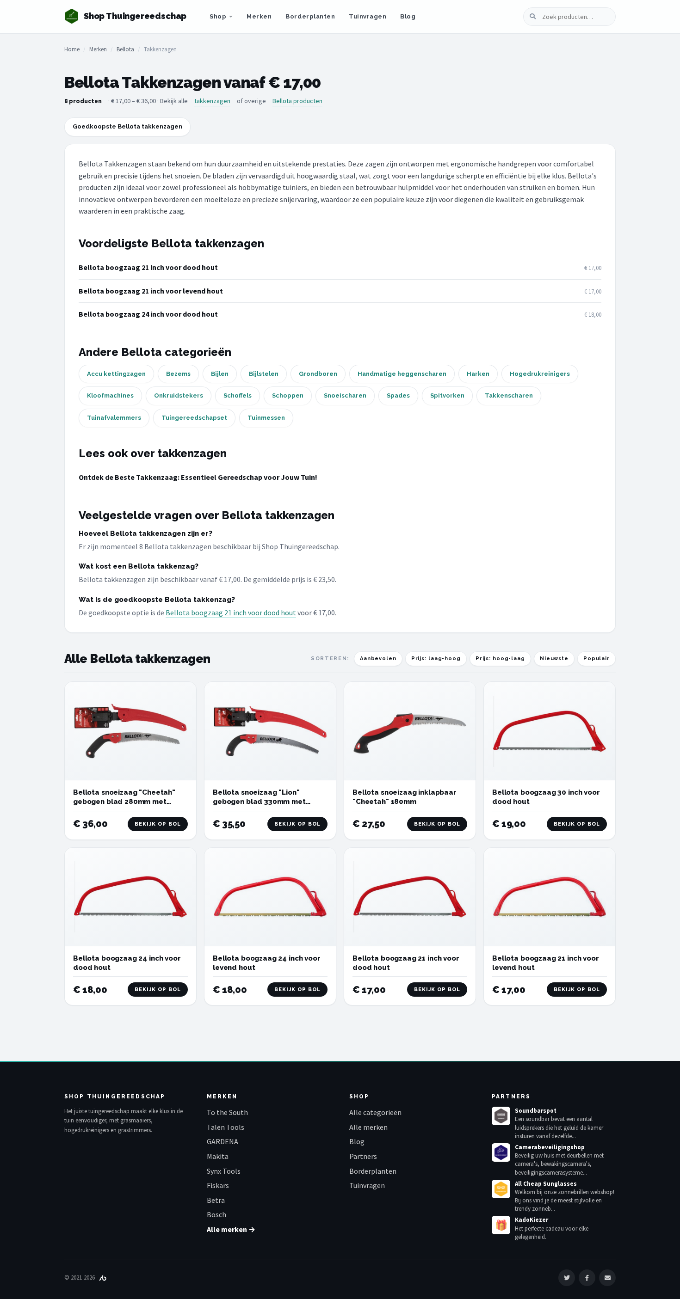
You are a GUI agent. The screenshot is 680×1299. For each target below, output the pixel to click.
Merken (259, 16)
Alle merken (368, 1127)
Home (72, 49)
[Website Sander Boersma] (102, 1277)
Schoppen (287, 395)
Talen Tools (225, 1127)
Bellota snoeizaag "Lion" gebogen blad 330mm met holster (259, 801)
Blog (407, 16)
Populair (596, 659)
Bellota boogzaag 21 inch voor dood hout (148, 267)
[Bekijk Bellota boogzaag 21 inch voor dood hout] (410, 897)
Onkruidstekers (178, 395)
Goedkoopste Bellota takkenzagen (127, 126)
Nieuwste (554, 659)
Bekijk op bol (158, 824)
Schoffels (237, 395)
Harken (478, 373)
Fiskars (218, 1185)
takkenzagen (212, 101)
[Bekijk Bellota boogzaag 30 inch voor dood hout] (549, 731)
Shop (218, 16)
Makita (218, 1156)
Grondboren (318, 373)
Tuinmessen (266, 417)
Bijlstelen (263, 373)
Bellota (125, 49)
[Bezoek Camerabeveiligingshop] (501, 1152)
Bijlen (220, 373)
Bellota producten (297, 101)
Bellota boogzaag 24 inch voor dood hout (148, 314)
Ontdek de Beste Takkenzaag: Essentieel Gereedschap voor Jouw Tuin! (198, 477)
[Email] (607, 1277)
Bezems (178, 373)
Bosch (216, 1214)
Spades (398, 395)
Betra (216, 1200)
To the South (227, 1112)
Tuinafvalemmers (114, 417)
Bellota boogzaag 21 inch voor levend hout (151, 290)
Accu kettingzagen (116, 373)
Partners (363, 1156)
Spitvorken (447, 395)
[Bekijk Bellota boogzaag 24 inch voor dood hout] (130, 897)
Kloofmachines (110, 395)
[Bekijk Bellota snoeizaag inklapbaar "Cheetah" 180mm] (410, 731)
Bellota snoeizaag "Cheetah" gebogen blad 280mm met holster (124, 801)
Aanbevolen (378, 659)
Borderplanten (310, 16)
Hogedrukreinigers (540, 373)
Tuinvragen (367, 16)
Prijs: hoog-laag (500, 659)
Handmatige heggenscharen (402, 373)
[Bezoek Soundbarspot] (501, 1116)
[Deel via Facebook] (587, 1277)
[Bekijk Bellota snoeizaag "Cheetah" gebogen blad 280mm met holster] (130, 731)
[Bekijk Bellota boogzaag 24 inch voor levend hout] (270, 897)
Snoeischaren (345, 395)
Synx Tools (224, 1171)
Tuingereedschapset (194, 417)
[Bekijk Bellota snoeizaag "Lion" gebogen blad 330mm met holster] (270, 731)
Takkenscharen (509, 395)
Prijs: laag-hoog (436, 659)
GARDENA (222, 1141)
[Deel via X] (566, 1277)
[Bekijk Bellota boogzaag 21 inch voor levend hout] (549, 897)
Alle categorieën (375, 1112)
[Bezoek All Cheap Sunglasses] (501, 1189)
